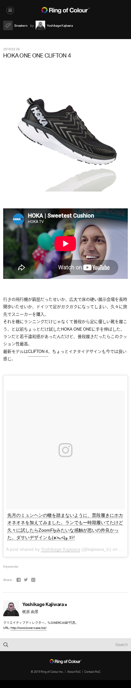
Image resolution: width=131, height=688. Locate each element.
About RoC (74, 671)
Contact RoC (92, 671)
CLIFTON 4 (38, 351)
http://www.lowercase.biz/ (28, 628)
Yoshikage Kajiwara (60, 549)
